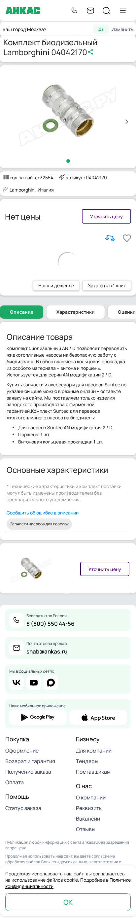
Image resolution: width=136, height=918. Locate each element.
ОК (68, 902)
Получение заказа (28, 771)
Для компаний (94, 750)
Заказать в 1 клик (107, 285)
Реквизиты (89, 808)
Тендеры (87, 761)
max (51, 682)
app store (98, 717)
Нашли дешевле (56, 285)
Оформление (22, 750)
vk (16, 682)
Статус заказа (23, 808)
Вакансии (88, 818)
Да (101, 29)
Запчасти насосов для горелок (39, 524)
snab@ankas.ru (46, 651)
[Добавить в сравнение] (110, 238)
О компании (91, 797)
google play (38, 717)
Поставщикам (93, 771)
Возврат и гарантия (30, 761)
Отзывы (85, 829)
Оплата (14, 782)
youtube (33, 682)
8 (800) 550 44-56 (50, 623)
